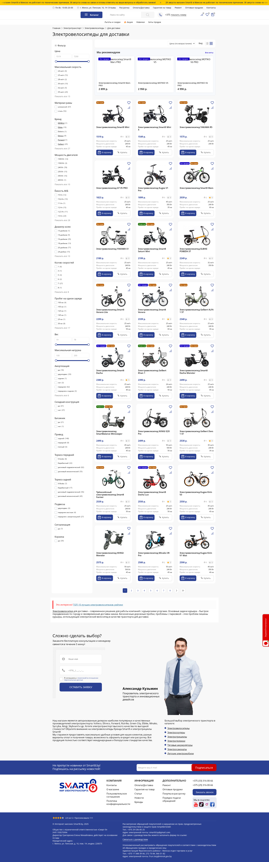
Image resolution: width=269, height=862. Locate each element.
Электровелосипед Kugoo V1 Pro (153, 189)
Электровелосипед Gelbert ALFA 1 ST (197, 310)
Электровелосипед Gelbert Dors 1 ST (196, 432)
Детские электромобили (180, 753)
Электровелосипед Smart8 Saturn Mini (152, 250)
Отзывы (112, 7)
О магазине (112, 789)
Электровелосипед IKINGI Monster (110, 554)
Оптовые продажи (194, 7)
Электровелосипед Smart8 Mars (196, 188)
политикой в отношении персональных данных (81, 679)
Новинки (140, 22)
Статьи (138, 793)
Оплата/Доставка (141, 7)
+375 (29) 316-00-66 (203, 785)
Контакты (211, 7)
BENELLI (61, 123)
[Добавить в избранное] (129, 104)
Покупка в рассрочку (174, 793)
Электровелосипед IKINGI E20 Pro (154, 432)
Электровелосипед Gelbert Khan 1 (152, 371)
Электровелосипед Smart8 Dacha (110, 371)
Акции (130, 22)
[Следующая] (176, 590)
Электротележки (176, 740)
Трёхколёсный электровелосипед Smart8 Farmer (110, 494)
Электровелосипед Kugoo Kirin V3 (196, 493)
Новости (139, 797)
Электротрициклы (177, 736)
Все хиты (209, 52)
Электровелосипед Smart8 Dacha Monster (194, 371)
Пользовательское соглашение (116, 795)
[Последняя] (183, 590)
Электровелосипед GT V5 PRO (112, 188)
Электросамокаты (177, 749)
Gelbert (61, 144)
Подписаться (204, 767)
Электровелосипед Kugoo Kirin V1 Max (196, 554)
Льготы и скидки (112, 22)
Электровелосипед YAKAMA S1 (112, 248)
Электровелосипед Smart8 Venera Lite (110, 310)
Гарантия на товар (162, 7)
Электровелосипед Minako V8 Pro (154, 554)
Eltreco (60, 136)
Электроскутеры (176, 732)
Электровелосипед (63, 611)
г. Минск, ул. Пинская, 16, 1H (93, 7)
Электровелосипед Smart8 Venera (152, 310)
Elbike (60, 127)
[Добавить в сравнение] (129, 108)
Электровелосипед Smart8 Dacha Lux (152, 493)
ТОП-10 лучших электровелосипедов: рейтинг (98, 604)
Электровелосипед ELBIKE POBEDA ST (193, 250)
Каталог (94, 14)
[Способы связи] (160, 15)
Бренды (138, 802)
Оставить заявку (80, 687)
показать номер (178, 14)
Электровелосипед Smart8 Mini (112, 127)
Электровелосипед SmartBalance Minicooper (109, 432)
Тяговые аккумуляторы (180, 745)
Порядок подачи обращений (172, 799)
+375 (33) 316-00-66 (203, 780)
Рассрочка (124, 7)
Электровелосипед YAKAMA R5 (196, 127)
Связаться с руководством (135, 839)
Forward (61, 140)
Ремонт (178, 7)
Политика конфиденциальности (118, 802)
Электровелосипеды (178, 728)
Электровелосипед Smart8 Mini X (154, 128)
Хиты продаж (154, 22)
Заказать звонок (205, 792)
